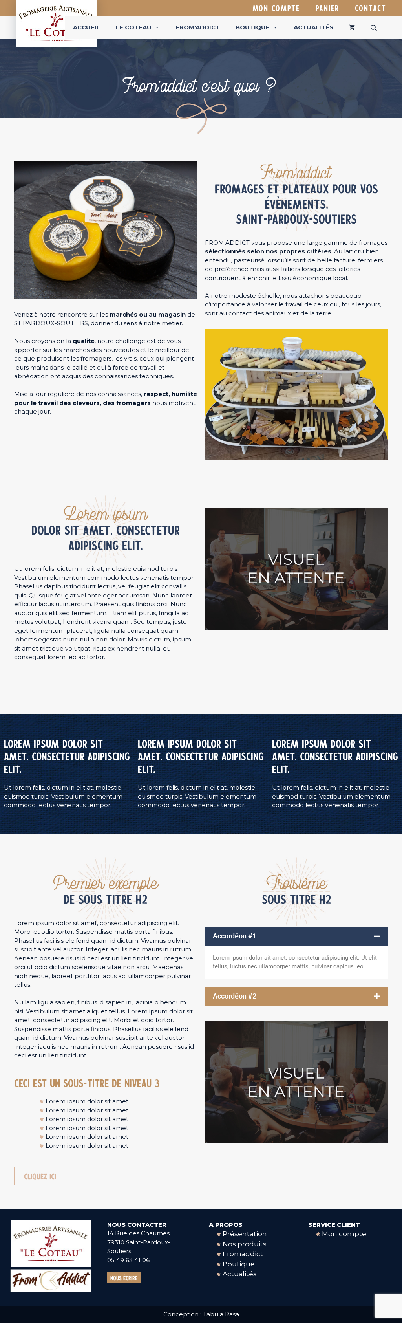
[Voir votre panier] (352, 27)
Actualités (313, 27)
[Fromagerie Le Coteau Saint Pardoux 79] (56, 23)
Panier (327, 8)
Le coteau (134, 27)
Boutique (253, 27)
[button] (296, 936)
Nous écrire (123, 1277)
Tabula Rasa (221, 1314)
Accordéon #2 (234, 996)
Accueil (86, 27)
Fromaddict (243, 1254)
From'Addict (197, 27)
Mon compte (276, 8)
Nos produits (245, 1244)
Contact (370, 8)
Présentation (245, 1234)
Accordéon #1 (234, 936)
